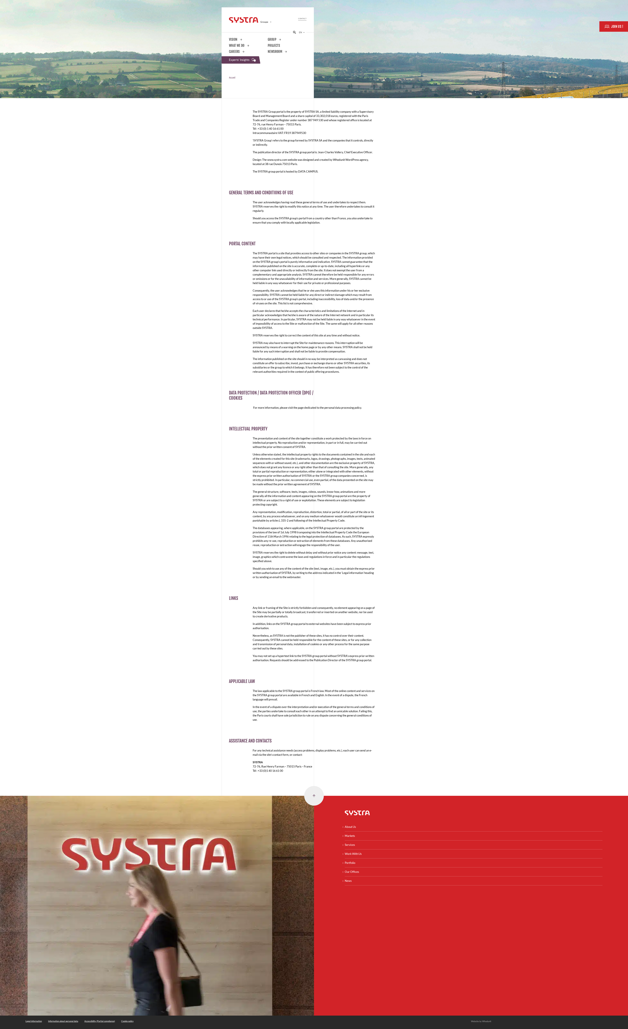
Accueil (232, 77)
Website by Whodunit (481, 1021)
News (348, 880)
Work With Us (353, 853)
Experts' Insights (239, 59)
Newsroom (275, 52)
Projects (274, 46)
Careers (234, 52)
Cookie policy (127, 1021)
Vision (233, 39)
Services (350, 844)
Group (272, 39)
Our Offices (352, 871)
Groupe (264, 21)
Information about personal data (63, 1021)
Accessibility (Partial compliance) (99, 1021)
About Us (350, 826)
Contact (302, 18)
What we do (237, 46)
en (301, 32)
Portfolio (350, 862)
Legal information (34, 1021)
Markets (350, 835)
